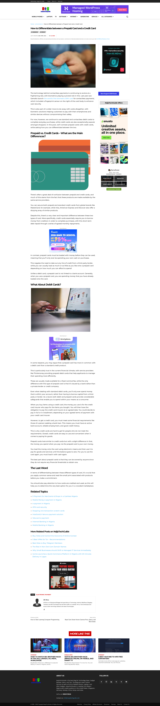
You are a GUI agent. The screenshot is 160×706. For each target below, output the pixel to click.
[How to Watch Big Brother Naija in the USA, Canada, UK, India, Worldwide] (46, 645)
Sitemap (113, 704)
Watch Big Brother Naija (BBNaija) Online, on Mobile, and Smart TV (78, 658)
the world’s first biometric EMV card (58, 98)
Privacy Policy (87, 704)
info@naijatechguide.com (72, 698)
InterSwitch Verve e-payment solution (47, 514)
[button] (127, 16)
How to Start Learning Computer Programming (45, 620)
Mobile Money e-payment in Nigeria (47, 500)
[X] (110, 36)
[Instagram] (106, 682)
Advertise (79, 704)
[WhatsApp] (119, 36)
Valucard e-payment (40, 518)
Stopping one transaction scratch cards (48, 511)
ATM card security (39, 507)
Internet (42, 32)
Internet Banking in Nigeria (43, 522)
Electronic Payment (43, 594)
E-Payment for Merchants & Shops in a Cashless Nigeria (55, 496)
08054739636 (67, 694)
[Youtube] (126, 682)
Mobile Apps (68, 655)
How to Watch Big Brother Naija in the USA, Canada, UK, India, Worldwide (46, 658)
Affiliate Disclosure (97, 704)
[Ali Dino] (37, 604)
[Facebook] (106, 36)
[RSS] (116, 682)
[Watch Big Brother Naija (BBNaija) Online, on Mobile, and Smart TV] (80, 645)
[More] (127, 36)
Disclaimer (107, 704)
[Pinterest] (114, 36)
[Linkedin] (123, 36)
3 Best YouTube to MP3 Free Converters (110, 658)
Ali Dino (53, 35)
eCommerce (39, 24)
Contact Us (126, 704)
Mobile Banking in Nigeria (43, 525)
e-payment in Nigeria (41, 503)
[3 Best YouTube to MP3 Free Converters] (113, 645)
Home (32, 24)
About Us (119, 704)
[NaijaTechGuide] (45, 9)
